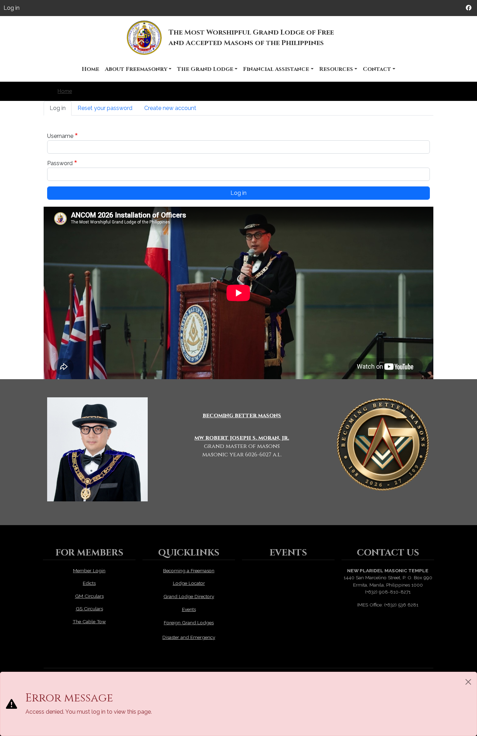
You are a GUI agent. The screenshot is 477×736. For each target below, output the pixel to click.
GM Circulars (89, 596)
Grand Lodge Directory (188, 596)
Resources (336, 69)
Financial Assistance (276, 69)
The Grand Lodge (205, 69)
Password (60, 163)
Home (90, 69)
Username (60, 136)
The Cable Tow (89, 621)
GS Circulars (89, 608)
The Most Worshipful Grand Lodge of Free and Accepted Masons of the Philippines (251, 37)
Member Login (89, 570)
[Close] (468, 682)
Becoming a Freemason (188, 570)
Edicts (89, 583)
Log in (11, 8)
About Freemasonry (136, 69)
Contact (377, 69)
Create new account (170, 108)
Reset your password (105, 108)
